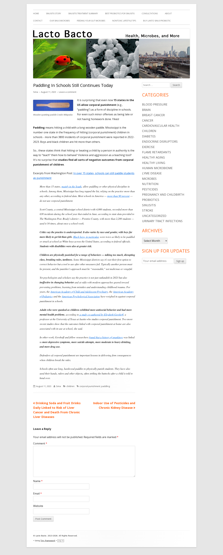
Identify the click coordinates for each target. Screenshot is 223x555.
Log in (61, 541)
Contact (37, 20)
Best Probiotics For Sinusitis (120, 13)
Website (38, 506)
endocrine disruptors (160, 141)
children (70, 386)
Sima (35, 91)
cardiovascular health (160, 126)
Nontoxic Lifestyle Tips (124, 20)
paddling (105, 386)
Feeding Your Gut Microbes (91, 20)
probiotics (150, 200)
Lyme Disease (152, 173)
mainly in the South (71, 186)
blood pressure (154, 104)
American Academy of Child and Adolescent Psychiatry (79, 291)
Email (37, 493)
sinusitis (149, 205)
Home (36, 13)
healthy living (153, 163)
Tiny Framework (47, 541)
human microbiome (157, 168)
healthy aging (153, 157)
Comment (40, 443)
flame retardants (156, 152)
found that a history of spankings (106, 337)
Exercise (148, 147)
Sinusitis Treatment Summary (83, 13)
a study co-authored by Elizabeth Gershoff (101, 314)
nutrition (150, 184)
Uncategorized (154, 216)
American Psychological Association (81, 296)
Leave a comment (67, 91)
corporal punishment (90, 386)
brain (146, 110)
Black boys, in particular (86, 236)
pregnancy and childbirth (163, 194)
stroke (147, 210)
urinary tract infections (162, 221)
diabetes (149, 136)
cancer (147, 120)
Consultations (150, 13)
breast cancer (153, 115)
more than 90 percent (118, 196)
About (168, 13)
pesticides (150, 189)
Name (38, 481)
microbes (149, 179)
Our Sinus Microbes (60, 20)
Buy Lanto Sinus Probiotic (157, 20)
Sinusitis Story (53, 13)
